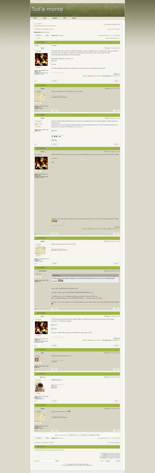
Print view (38, 38)
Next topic (116, 38)
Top (35, 81)
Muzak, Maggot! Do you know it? (93, 76)
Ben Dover (44, 32)
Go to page (101, 35)
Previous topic (109, 38)
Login (35, 23)
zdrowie (84, 464)
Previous (106, 35)
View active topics (51, 25)
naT (48, 32)
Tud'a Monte (45, 29)
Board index (38, 29)
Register (40, 23)
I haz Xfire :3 (116, 76)
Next (119, 35)
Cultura (51, 29)
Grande (53, 64)
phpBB (70, 465)
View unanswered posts (40, 25)
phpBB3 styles (73, 464)
